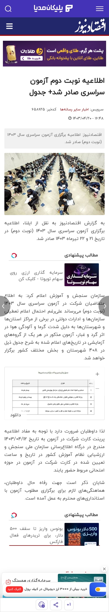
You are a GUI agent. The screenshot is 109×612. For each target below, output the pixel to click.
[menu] (99, 8)
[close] (8, 582)
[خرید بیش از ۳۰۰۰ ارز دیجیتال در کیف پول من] (98, 589)
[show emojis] (42, 604)
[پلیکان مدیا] (53, 9)
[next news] (104, 306)
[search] (8, 8)
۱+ (69, 604)
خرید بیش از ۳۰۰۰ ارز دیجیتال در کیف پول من (53, 589)
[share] (56, 605)
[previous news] (5, 306)
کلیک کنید (14, 589)
